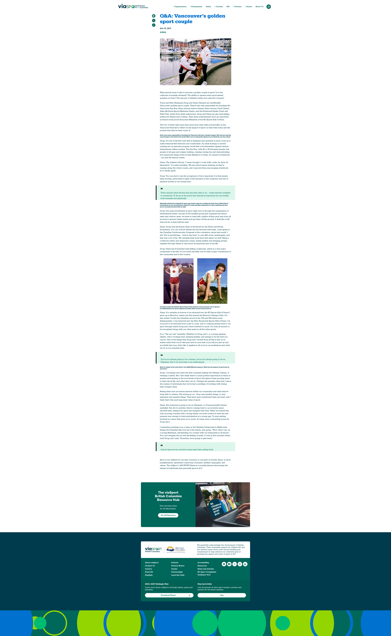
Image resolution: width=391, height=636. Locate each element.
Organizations (181, 7)
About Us (259, 7)
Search (268, 6)
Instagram (240, 564)
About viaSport (152, 562)
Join (222, 595)
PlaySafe (149, 575)
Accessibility (203, 562)
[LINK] (153, 25)
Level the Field (177, 575)
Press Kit (149, 572)
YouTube (224, 564)
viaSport (133, 6)
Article (163, 32)
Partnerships (177, 572)
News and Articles (206, 569)
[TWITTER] (153, 20)
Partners (238, 7)
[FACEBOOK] (153, 16)
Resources (202, 566)
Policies (174, 562)
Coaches (219, 7)
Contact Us (150, 566)
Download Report (168, 595)
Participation (196, 7)
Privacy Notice (177, 566)
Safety (208, 7)
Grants (249, 7)
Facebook (229, 564)
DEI (228, 7)
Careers (148, 569)
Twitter (234, 564)
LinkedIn (245, 564)
